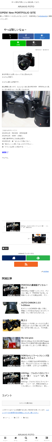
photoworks (43, 16)
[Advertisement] (26, 190)
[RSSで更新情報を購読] (26, 264)
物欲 (6, 248)
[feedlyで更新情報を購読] (38, 257)
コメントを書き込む (26, 403)
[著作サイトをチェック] (14, 257)
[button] (34, 43)
